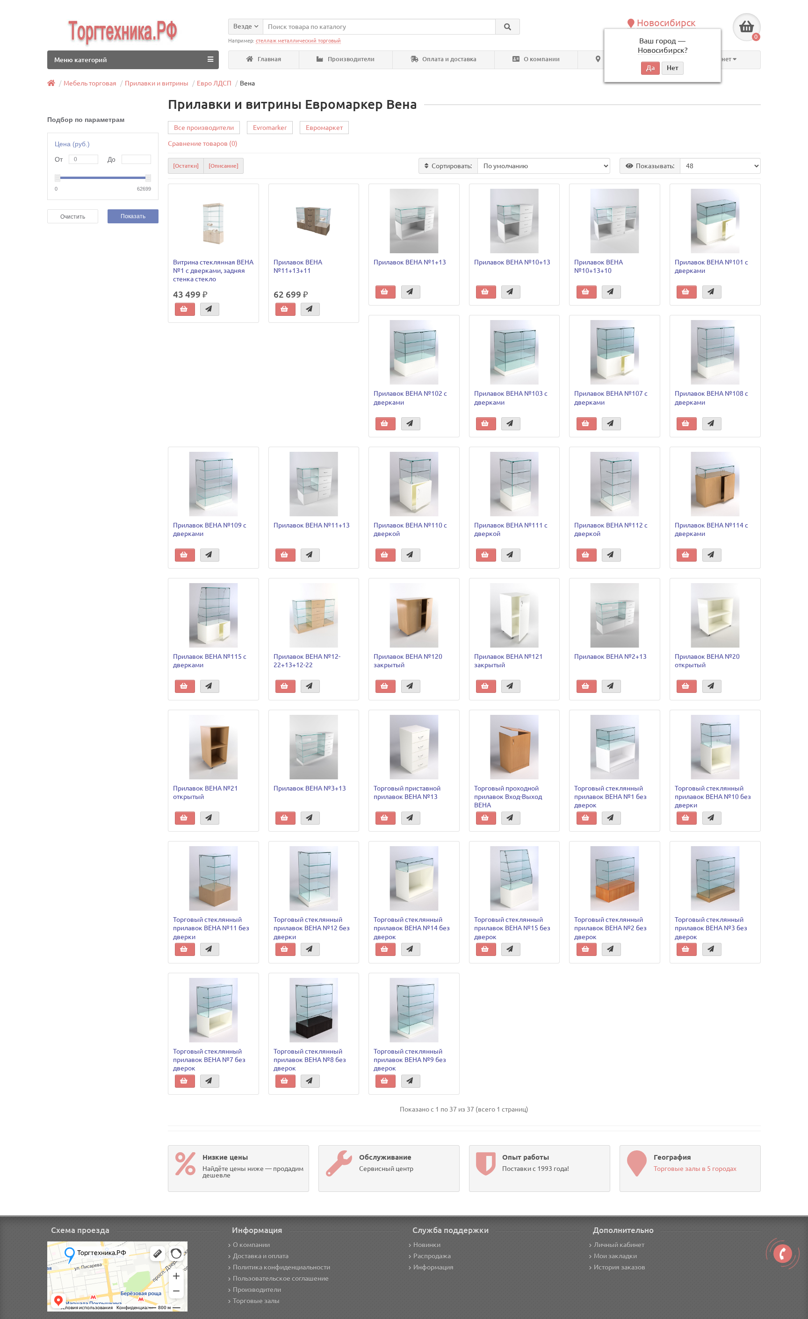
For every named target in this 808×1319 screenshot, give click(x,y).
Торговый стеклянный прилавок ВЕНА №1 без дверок (610, 796)
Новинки (426, 1244)
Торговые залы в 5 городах (695, 1168)
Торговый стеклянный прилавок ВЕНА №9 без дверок (410, 1060)
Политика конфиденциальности (281, 1267)
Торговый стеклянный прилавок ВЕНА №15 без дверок (512, 928)
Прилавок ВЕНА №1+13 (410, 262)
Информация (433, 1267)
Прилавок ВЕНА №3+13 (310, 788)
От (59, 159)
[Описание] (223, 166)
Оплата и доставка (448, 59)
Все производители (204, 127)
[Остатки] (186, 166)
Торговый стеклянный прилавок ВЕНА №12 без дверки (312, 928)
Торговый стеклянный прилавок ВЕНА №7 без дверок (209, 1060)
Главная (268, 59)
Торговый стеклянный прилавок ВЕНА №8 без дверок (310, 1060)
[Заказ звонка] (782, 1253)
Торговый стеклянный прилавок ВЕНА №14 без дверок (412, 928)
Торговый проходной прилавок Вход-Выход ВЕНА (508, 796)
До (111, 159)
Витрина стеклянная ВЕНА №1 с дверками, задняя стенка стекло (213, 270)
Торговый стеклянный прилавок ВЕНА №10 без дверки (713, 796)
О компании (541, 59)
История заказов (619, 1267)
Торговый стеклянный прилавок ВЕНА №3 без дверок (711, 928)
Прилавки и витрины (156, 83)
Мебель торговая (90, 83)
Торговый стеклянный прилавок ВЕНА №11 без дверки (211, 928)
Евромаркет (324, 127)
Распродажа (432, 1256)
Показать (133, 216)
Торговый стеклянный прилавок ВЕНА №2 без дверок (610, 928)
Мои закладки (615, 1256)
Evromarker (270, 127)
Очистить (72, 217)
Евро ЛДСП (214, 83)
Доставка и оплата (261, 1256)
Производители (350, 59)
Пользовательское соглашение (281, 1278)
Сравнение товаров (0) (203, 143)
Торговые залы (256, 1301)
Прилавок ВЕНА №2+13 (610, 656)
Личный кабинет (619, 1244)
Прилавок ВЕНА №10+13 (512, 262)
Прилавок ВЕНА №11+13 (312, 525)
